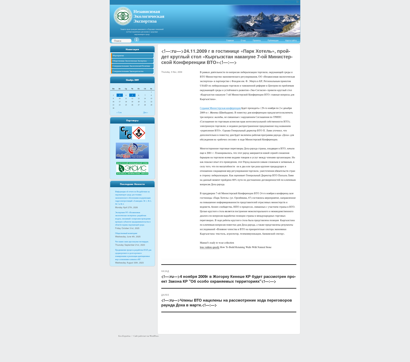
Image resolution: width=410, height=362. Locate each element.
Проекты (257, 40)
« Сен (119, 112)
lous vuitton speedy (209, 247)
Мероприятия (118, 55)
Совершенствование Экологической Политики (131, 66)
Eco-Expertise (124, 335)
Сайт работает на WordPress (146, 335)
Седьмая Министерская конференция (220, 108)
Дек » (145, 112)
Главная (230, 40)
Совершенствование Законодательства (128, 71)
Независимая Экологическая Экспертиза (148, 15)
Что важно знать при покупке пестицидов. (132, 241)
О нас (243, 40)
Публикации (273, 40)
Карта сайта (291, 40)
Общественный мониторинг (126, 233)
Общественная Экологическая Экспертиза (130, 60)
